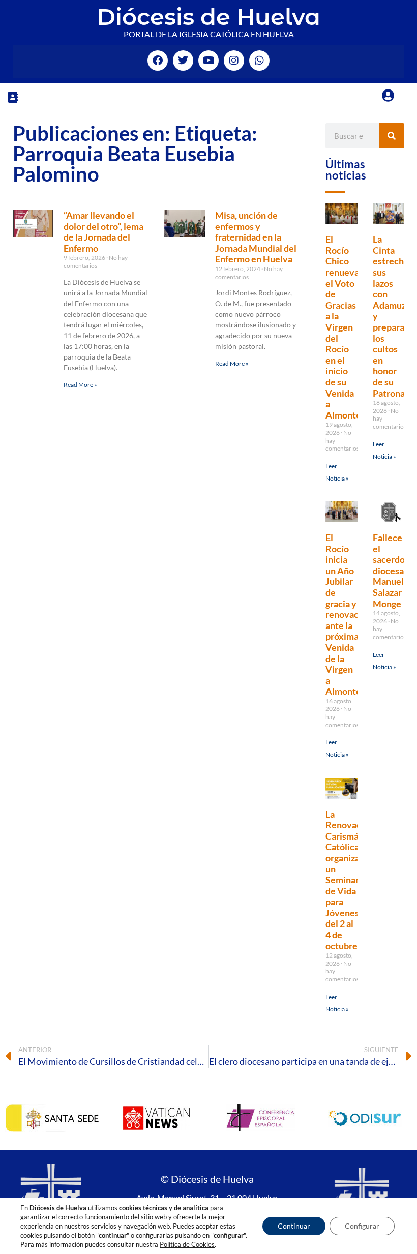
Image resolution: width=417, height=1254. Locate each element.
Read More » (80, 385)
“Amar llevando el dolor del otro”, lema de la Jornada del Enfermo (103, 232)
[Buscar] (391, 135)
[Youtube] (208, 60)
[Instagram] (234, 60)
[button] (12, 96)
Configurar (362, 1225)
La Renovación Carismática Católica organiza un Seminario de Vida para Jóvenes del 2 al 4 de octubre (349, 880)
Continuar (294, 1225)
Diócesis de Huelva (208, 17)
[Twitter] (183, 60)
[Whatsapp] (259, 60)
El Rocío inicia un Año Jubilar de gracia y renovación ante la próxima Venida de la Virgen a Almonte (348, 614)
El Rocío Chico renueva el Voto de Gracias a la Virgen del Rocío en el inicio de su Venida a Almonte (343, 327)
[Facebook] (157, 60)
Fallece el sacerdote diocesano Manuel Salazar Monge (393, 570)
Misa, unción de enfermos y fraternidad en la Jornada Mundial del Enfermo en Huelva (255, 237)
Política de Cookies (187, 1244)
